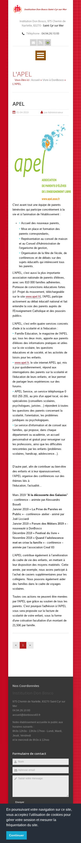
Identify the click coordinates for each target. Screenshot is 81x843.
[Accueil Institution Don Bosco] (41, 13)
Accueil (35, 80)
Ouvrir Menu (40, 55)
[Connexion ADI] (47, 42)
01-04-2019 (22, 112)
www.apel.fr (33, 296)
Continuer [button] (16, 835)
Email (33, 42)
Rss (40, 42)
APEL (19, 103)
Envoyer (19, 802)
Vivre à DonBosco (53, 80)
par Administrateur (53, 112)
